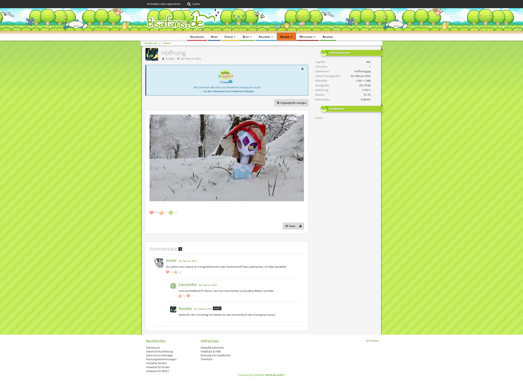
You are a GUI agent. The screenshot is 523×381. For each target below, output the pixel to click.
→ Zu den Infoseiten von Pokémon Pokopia (227, 91)
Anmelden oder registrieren (163, 4)
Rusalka (170, 58)
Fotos (318, 118)
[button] (302, 68)
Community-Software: (261, 375)
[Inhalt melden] (300, 226)
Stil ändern (372, 340)
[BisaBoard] (261, 21)
